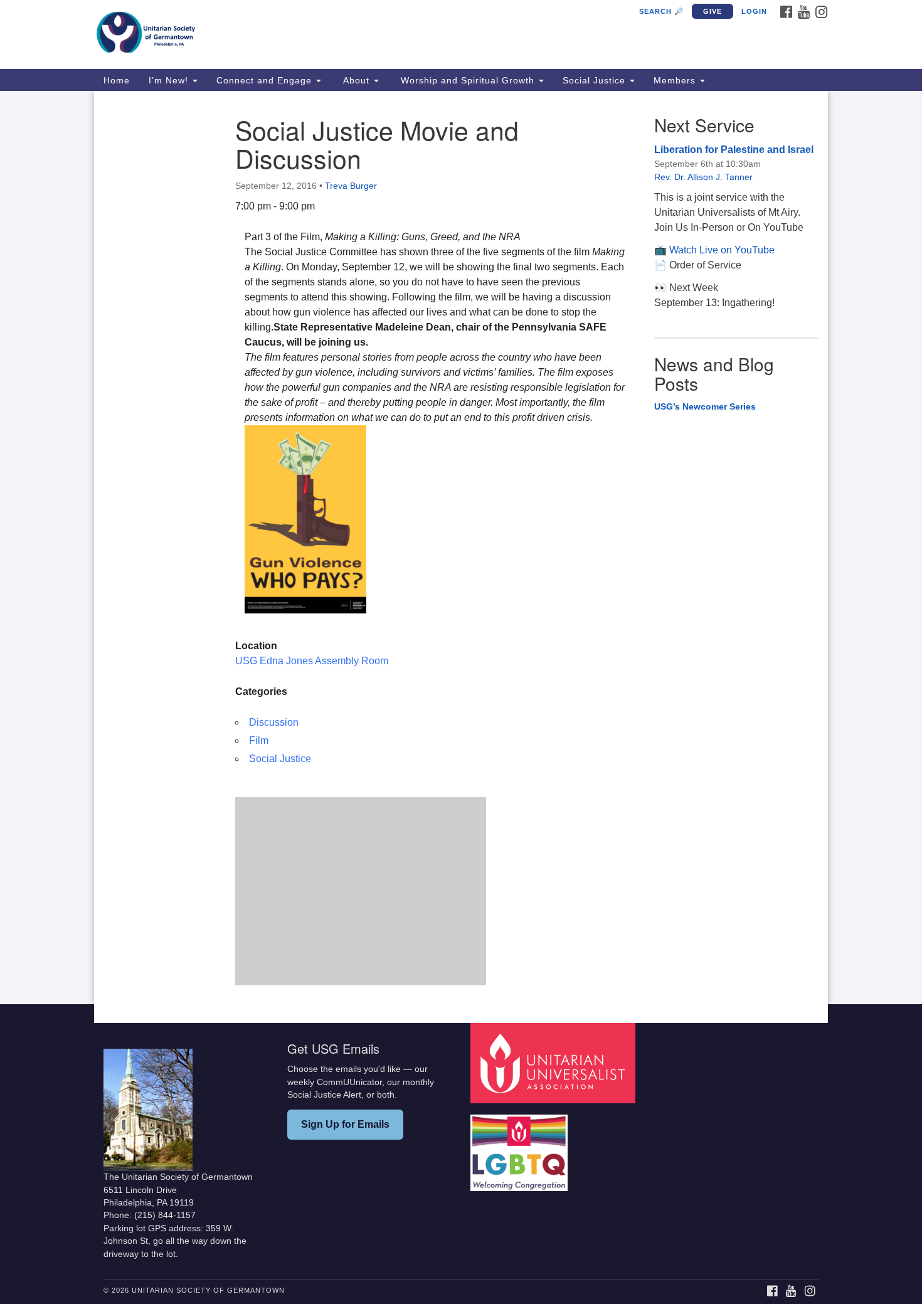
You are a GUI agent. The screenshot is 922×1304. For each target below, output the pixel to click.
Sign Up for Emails (345, 1124)
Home (116, 80)
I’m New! (170, 80)
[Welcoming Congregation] (520, 1147)
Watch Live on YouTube (722, 250)
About (356, 80)
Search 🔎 (661, 11)
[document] (461, 547)
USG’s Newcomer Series (705, 406)
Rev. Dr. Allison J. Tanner (703, 177)
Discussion (274, 722)
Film (258, 740)
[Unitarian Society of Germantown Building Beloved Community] (308, 34)
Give (712, 11)
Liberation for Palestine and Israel (733, 149)
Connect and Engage (265, 80)
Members (676, 80)
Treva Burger (351, 186)
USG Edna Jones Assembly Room (311, 660)
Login (754, 11)
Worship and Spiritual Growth (468, 80)
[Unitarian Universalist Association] (554, 1063)
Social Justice (595, 80)
